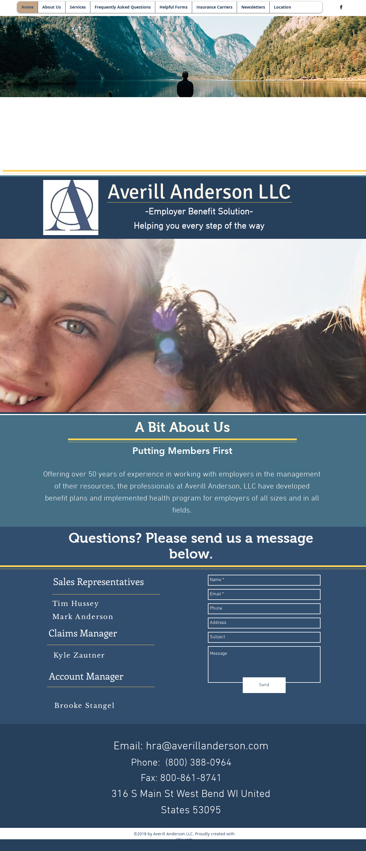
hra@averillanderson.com (207, 746)
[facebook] (341, 7)
